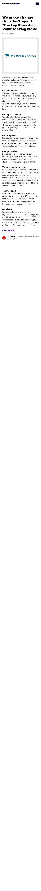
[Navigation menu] (37, 4)
